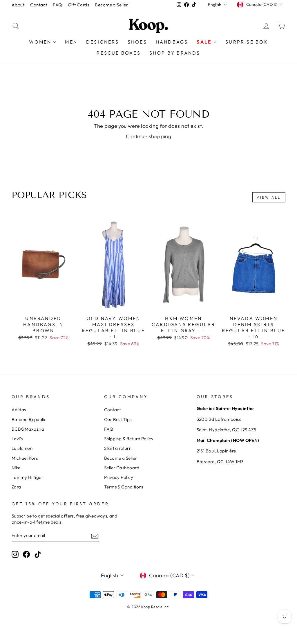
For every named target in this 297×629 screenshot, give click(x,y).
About (18, 5)
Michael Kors (25, 458)
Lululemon (22, 448)
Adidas (19, 409)
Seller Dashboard (121, 467)
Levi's (17, 438)
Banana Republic (29, 419)
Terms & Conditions (123, 487)
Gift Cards (78, 5)
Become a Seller (111, 5)
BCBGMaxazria (28, 429)
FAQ (57, 5)
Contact (38, 5)
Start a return (117, 448)
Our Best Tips (118, 419)
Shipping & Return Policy (129, 438)
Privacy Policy (118, 477)
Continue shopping (148, 136)
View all (269, 197)
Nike (16, 467)
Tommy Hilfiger (27, 477)
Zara (16, 487)
